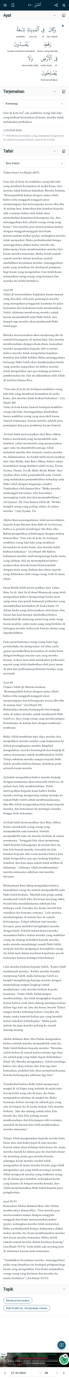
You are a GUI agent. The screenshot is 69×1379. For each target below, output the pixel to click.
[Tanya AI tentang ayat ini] (61, 1345)
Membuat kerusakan (18, 1300)
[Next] (64, 1373)
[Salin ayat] (64, 15)
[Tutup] (65, 1356)
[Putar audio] (63, 26)
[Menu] (5, 5)
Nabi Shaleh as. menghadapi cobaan (26, 1308)
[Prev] (5, 1373)
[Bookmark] (13, 5)
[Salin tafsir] (64, 151)
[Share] (56, 5)
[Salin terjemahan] (64, 91)
